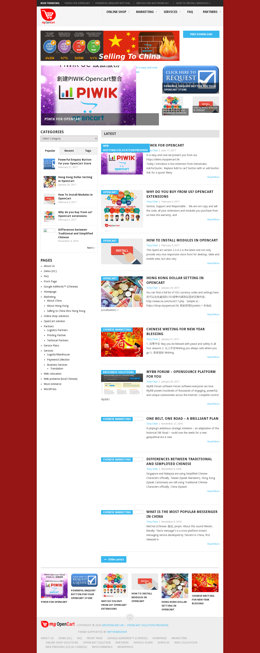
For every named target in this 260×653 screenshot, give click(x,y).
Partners (210, 12)
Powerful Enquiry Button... (113, 3)
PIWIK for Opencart (77, 3)
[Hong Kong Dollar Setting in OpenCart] (175, 585)
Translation (56, 368)
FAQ (190, 12)
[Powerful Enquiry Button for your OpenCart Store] (84, 580)
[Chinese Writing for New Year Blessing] (205, 582)
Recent (69, 150)
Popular (50, 150)
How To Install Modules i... (193, 3)
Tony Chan (152, 150)
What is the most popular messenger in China (181, 514)
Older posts (116, 559)
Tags (88, 150)
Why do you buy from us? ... (153, 3)
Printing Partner (56, 335)
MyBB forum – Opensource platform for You (181, 374)
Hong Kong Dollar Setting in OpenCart (175, 280)
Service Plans (51, 345)
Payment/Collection (58, 359)
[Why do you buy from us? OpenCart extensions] (114, 585)
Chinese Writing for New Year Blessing (175, 331)
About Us (49, 266)
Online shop (116, 12)
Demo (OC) (50, 271)
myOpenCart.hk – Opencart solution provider (135, 625)
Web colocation (52, 373)
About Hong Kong (58, 305)
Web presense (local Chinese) (60, 378)
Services (170, 12)
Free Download (201, 34)
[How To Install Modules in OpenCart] (145, 581)
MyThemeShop (117, 631)
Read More (213, 177)
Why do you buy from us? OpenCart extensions (179, 194)
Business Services (57, 364)
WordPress (50, 389)
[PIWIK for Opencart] (54, 585)
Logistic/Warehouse (58, 354)
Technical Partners (57, 340)
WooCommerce (52, 383)
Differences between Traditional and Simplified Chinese (179, 461)
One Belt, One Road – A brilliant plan (182, 418)
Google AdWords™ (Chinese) (61, 286)
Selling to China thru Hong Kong (66, 310)
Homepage (50, 291)
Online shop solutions (56, 316)
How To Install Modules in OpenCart (182, 240)
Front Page (50, 281)
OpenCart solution (54, 321)
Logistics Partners (57, 330)
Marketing (145, 12)
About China (54, 300)
